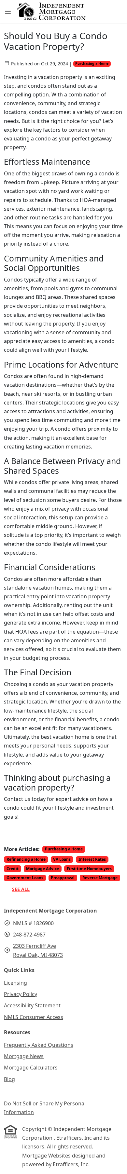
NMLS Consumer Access (33, 1017)
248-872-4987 (29, 934)
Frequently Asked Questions (38, 1044)
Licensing (15, 982)
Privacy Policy (20, 994)
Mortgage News (24, 1056)
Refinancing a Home (26, 859)
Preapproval (63, 877)
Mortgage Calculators (31, 1067)
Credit (13, 868)
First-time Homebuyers (89, 868)
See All (21, 889)
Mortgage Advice (42, 868)
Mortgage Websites (47, 1155)
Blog (9, 1079)
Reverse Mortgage (100, 877)
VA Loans (62, 859)
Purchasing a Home (91, 63)
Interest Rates (92, 859)
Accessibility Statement (32, 1005)
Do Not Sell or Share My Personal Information (45, 1108)
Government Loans (25, 877)
